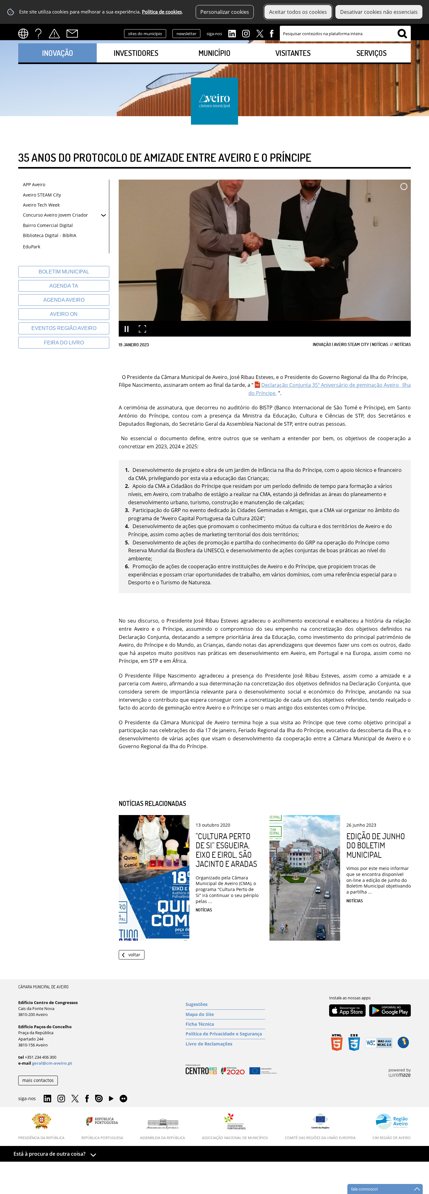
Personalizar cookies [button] (224, 11)
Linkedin (232, 33)
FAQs (38, 34)
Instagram (246, 33)
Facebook (272, 33)
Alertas (54, 33)
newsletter (186, 33)
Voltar (134, 955)
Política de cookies (162, 11)
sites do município (145, 33)
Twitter (259, 33)
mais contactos (38, 1080)
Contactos (72, 34)
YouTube (111, 1100)
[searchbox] (345, 33)
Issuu (99, 1099)
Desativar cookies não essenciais (379, 11)
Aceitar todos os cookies (298, 11)
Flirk (123, 1099)
